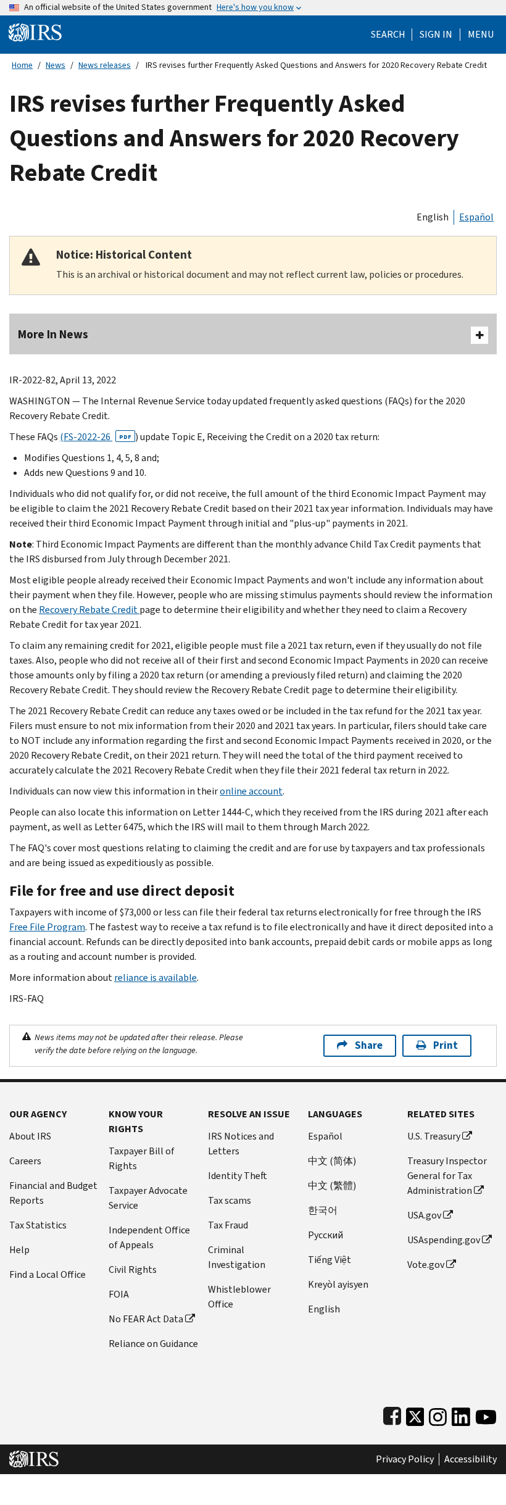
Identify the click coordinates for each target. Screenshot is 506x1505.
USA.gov (424, 1215)
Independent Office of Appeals (149, 1237)
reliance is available (155, 977)
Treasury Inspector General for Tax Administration (447, 1175)
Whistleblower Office (239, 1297)
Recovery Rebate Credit (89, 609)
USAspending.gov (443, 1239)
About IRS (30, 1136)
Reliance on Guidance (153, 1343)
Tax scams (229, 1200)
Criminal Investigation (236, 1257)
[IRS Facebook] (392, 1414)
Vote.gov (425, 1264)
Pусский (325, 1234)
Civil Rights (133, 1269)
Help (19, 1249)
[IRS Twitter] (415, 1414)
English (433, 217)
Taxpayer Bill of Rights (142, 1158)
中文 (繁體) (332, 1185)
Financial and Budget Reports (53, 1193)
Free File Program (47, 926)
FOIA (119, 1294)
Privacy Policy (405, 1459)
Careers (25, 1160)
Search (388, 34)
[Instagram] (438, 1414)
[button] (436, 34)
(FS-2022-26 (95, 436)
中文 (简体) (332, 1160)
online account (251, 791)
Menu (481, 34)
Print (445, 1045)
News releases (104, 65)
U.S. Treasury (433, 1136)
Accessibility (470, 1459)
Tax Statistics (38, 1225)
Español (476, 217)
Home (22, 65)
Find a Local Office (47, 1274)
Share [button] (369, 1045)
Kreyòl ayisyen (338, 1284)
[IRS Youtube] (486, 1414)
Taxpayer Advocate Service (148, 1198)
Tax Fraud (228, 1225)
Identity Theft (237, 1175)
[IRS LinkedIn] (461, 1414)
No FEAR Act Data (146, 1318)
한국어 (323, 1210)
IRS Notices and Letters (241, 1143)
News (55, 65)
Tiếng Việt (329, 1259)
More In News (53, 334)
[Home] (35, 31)
